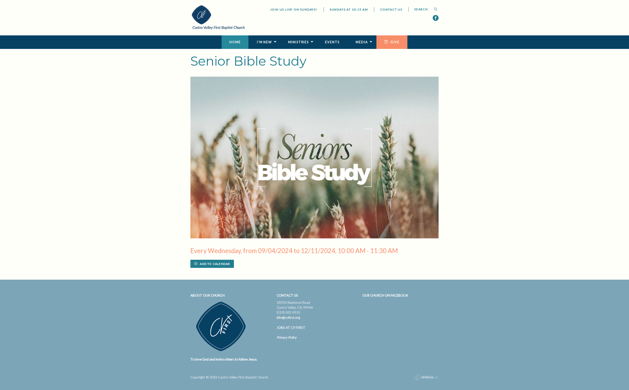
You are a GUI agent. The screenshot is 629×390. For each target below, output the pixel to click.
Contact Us (391, 9)
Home (235, 42)
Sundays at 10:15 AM (349, 9)
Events (332, 42)
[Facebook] (436, 18)
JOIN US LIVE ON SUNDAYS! (294, 9)
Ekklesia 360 (426, 378)
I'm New (264, 42)
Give (395, 42)
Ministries (298, 42)
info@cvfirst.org (288, 317)
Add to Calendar (214, 264)
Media (362, 42)
